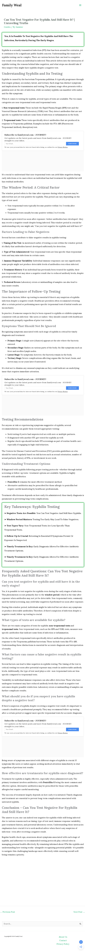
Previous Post (7, 912)
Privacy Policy (63, 944)
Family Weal (12, 5)
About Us (63, 937)
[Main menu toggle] (80, 5)
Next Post (79, 912)
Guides (7, 27)
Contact (63, 940)
